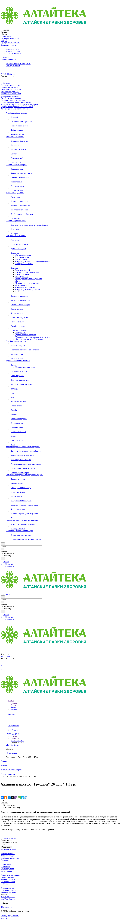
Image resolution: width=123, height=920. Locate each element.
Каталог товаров (8, 854)
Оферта (4, 918)
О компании (6, 864)
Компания (5, 860)
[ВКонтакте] (2, 797)
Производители (7, 869)
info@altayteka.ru (12, 745)
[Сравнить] (2, 793)
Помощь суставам (13, 66)
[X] (12, 797)
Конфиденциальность (10, 916)
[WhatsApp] (19, 797)
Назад (14, 703)
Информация (6, 871)
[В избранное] (2, 790)
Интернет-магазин (8, 849)
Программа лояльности (10, 875)
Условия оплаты (12, 49)
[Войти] (2, 664)
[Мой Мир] (9, 797)
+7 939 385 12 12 (8, 74)
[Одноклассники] (5, 797)
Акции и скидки (8, 856)
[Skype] (22, 797)
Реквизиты (5, 867)
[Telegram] (26, 797)
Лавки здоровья (7, 877)
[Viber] (15, 797)
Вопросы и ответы (13, 53)
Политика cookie (8, 882)
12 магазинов (11, 753)
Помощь (4, 884)
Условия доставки (13, 51)
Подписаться (6, 847)
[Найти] (3, 558)
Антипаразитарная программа (18, 64)
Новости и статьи (8, 879)
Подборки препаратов (10, 858)
